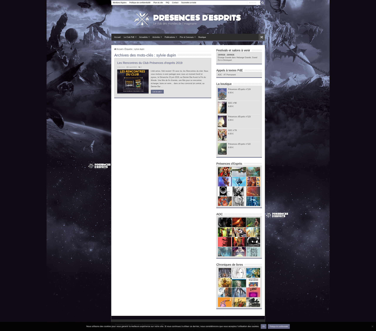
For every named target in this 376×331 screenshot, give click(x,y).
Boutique (202, 37)
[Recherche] (262, 2)
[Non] (372, 326)
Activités (156, 37)
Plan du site (158, 3)
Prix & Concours (187, 37)
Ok (263, 326)
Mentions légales (119, 3)
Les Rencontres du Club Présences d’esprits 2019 (149, 62)
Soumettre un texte (188, 3)
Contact (175, 3)
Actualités (143, 37)
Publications (170, 37)
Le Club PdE (129, 37)
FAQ (167, 3)
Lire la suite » (157, 92)
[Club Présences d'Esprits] (188, 18)
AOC (220, 75)
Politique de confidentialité (140, 3)
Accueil (117, 37)
